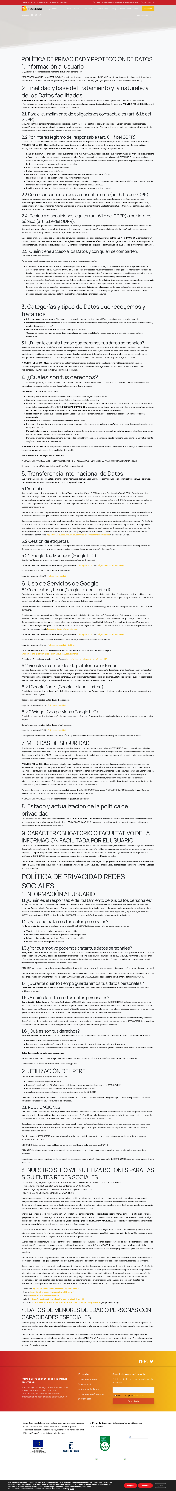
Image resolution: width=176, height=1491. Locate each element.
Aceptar (130, 1485)
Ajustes (160, 1485)
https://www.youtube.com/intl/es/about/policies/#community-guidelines (78, 534)
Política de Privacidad (142, 1395)
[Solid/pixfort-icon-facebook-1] (140, 1361)
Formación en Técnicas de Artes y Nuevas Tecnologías (44, 2)
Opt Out (71, 645)
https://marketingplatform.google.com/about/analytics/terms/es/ (50, 653)
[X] (36, 15)
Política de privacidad (57, 576)
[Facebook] (32, 15)
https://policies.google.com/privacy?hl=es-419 (86, 659)
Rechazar (145, 1485)
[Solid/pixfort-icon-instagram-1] (146, 1361)
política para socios (85, 565)
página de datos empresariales (111, 565)
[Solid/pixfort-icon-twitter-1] (151, 1361)
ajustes (71, 1489)
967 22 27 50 (149, 2)
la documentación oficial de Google (62, 629)
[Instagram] (40, 15)
